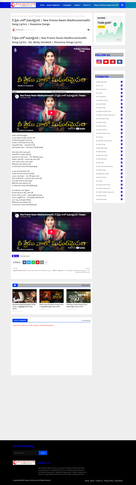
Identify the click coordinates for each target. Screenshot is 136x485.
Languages (67, 5)
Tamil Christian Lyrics (110, 188)
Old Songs (110, 163)
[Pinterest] (38, 262)
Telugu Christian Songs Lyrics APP (106, 5)
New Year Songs (110, 155)
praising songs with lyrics (110, 166)
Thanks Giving (110, 196)
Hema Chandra (110, 130)
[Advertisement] (51, 393)
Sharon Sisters (110, 177)
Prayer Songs (110, 170)
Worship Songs (21, 16)
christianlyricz (110, 96)
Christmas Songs (110, 100)
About (92, 481)
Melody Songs (110, 152)
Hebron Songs (110, 126)
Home (42, 5)
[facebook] (120, 62)
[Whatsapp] (33, 262)
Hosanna (110, 137)
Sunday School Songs (110, 185)
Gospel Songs (110, 122)
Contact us (99, 481)
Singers (77, 5)
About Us (86, 5)
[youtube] (106, 62)
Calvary (110, 93)
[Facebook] (24, 262)
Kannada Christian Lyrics (110, 141)
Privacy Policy (109, 481)
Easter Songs (110, 108)
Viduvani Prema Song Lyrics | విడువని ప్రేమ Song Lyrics (77, 305)
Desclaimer (119, 481)
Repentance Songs (110, 174)
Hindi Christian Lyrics (110, 133)
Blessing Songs (110, 82)
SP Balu (110, 181)
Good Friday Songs (110, 119)
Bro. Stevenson (110, 89)
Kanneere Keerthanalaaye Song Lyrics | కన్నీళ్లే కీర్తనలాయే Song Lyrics (23, 306)
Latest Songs (110, 144)
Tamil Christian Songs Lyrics (110, 192)
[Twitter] (29, 262)
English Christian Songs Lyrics (110, 115)
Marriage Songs (110, 148)
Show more (86, 285)
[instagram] (99, 62)
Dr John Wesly (110, 104)
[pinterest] (113, 62)
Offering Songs (110, 159)
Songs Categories (53, 5)
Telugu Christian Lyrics (32, 480)
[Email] (42, 262)
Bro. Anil (110, 86)
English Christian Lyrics (110, 111)
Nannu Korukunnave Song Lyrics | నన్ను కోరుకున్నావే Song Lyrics (51, 305)
